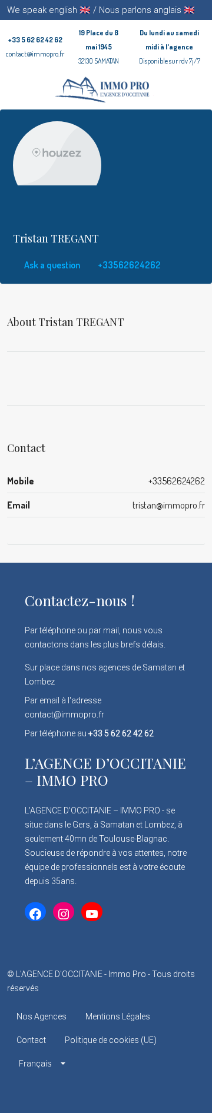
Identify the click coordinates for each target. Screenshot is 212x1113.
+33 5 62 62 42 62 (35, 39)
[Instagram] (106, 1092)
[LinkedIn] (126, 1092)
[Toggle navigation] (201, 10)
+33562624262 (128, 265)
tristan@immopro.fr (168, 505)
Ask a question (51, 265)
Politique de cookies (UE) (111, 1040)
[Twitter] (85, 1092)
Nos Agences (41, 1016)
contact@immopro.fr (35, 53)
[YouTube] (147, 1092)
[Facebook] (65, 1092)
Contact (31, 1040)
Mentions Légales (117, 1016)
